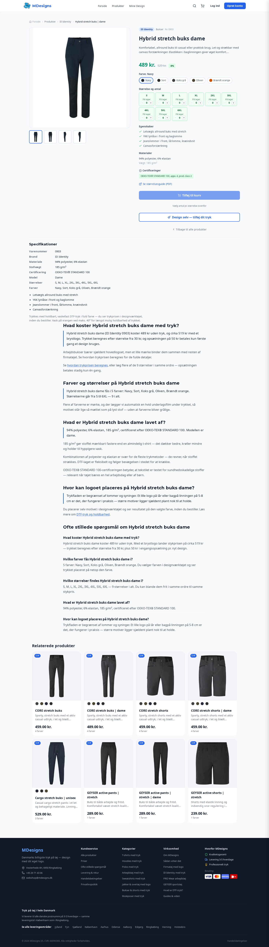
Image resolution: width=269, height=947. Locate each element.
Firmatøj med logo (173, 866)
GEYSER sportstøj (172, 884)
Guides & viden (171, 896)
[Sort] (51, 703)
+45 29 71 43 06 (34, 872)
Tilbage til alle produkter (191, 229)
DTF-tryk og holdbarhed (93, 514)
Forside (102, 6)
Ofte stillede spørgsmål (93, 866)
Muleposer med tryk (133, 896)
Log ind (215, 5)
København (91, 927)
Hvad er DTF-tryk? (173, 890)
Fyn (67, 927)
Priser (84, 861)
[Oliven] (42, 703)
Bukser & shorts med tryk (136, 890)
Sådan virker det (172, 861)
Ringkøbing (152, 927)
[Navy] (46, 703)
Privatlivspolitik (89, 884)
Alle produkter (88, 855)
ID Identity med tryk (174, 872)
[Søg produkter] (194, 6)
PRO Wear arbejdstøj (174, 878)
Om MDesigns (171, 855)
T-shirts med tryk (131, 855)
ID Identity (65, 21)
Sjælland (77, 927)
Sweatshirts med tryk (133, 878)
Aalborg (127, 927)
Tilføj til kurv (191, 195)
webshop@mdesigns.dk (39, 877)
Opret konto (235, 5)
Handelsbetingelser (91, 878)
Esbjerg (139, 927)
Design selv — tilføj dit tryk (191, 217)
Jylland (58, 927)
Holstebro (179, 927)
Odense (116, 927)
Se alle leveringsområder (36, 927)
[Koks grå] (37, 703)
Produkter (118, 6)
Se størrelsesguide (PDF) (157, 184)
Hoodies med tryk (132, 861)
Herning (166, 927)
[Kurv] (202, 6)
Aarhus (104, 927)
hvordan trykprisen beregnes (87, 365)
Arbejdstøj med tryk (133, 872)
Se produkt (55, 676)
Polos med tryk (130, 866)
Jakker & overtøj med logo (136, 884)
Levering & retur (90, 872)
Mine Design (137, 6)
